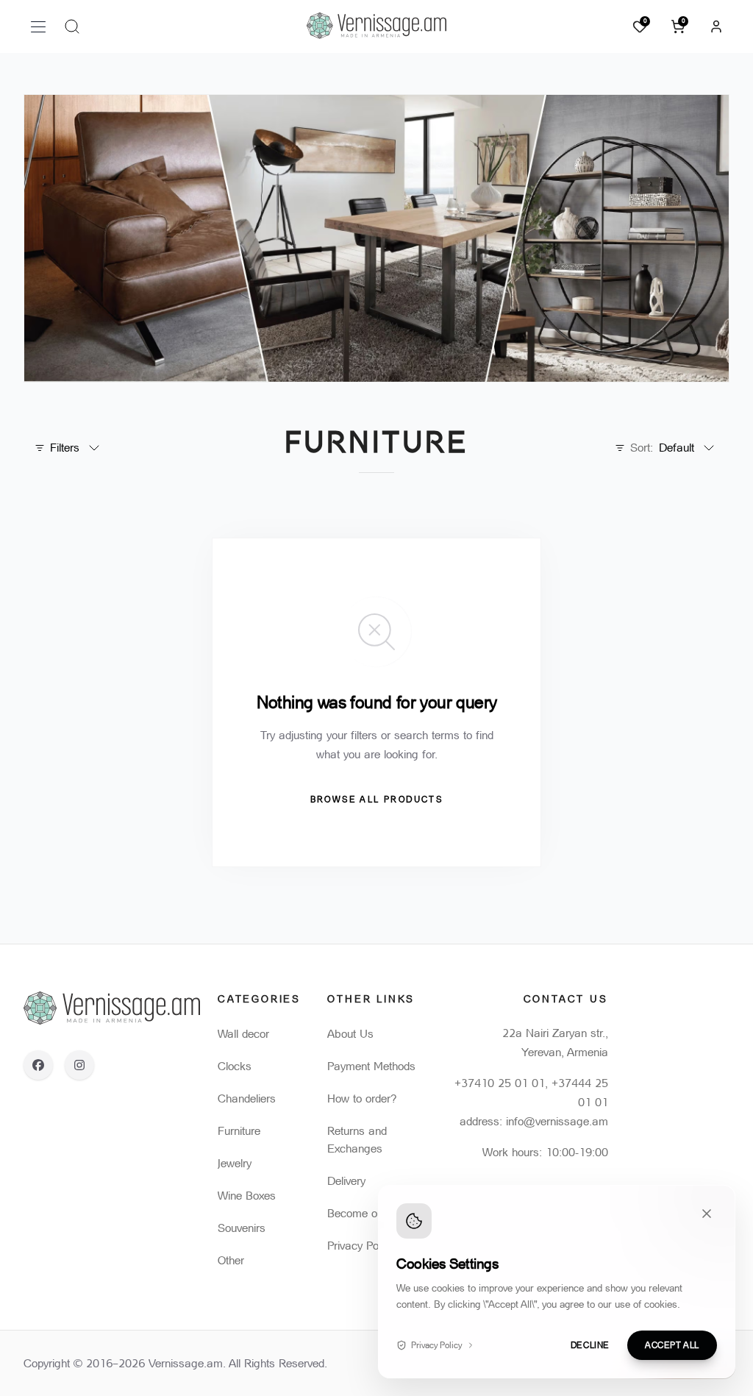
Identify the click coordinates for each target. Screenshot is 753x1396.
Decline (590, 1345)
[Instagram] (79, 1065)
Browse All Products (376, 799)
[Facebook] (38, 1065)
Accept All (672, 1345)
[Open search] (72, 26)
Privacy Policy (436, 1345)
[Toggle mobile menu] (38, 26)
